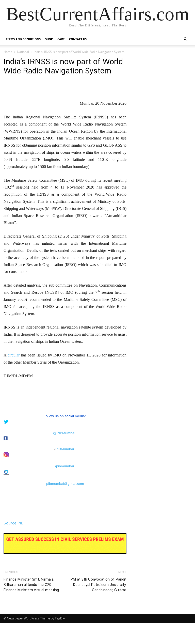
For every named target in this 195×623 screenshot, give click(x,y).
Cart (60, 39)
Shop (49, 39)
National (23, 52)
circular (14, 355)
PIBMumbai (64, 449)
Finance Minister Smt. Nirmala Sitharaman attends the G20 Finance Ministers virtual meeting (31, 584)
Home (8, 52)
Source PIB (14, 523)
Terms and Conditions (23, 39)
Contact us (78, 39)
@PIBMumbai (64, 433)
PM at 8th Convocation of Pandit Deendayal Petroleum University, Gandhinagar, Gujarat (98, 584)
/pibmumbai (64, 466)
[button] (185, 39)
